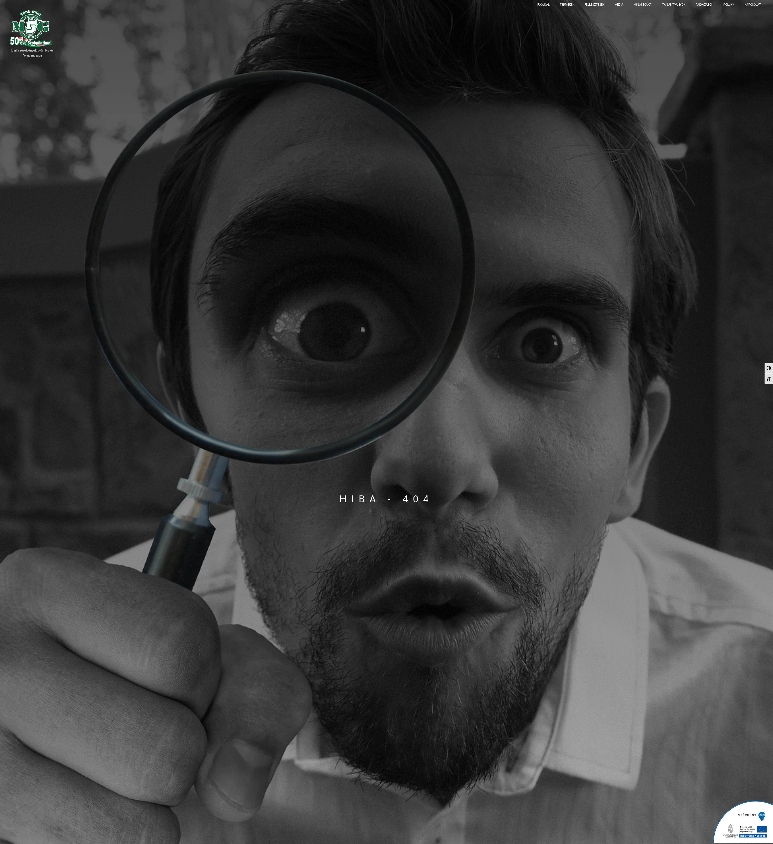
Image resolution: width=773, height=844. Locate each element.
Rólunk (728, 4)
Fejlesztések (595, 4)
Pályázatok (704, 4)
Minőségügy (643, 4)
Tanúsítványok (673, 4)
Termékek (567, 4)
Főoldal (543, 4)
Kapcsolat (753, 4)
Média (619, 4)
